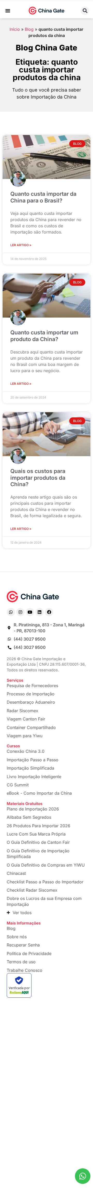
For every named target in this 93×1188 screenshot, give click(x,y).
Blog (29, 29)
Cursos (13, 745)
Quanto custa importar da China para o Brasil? (43, 197)
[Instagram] (20, 612)
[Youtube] (30, 612)
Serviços (15, 680)
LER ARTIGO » (20, 245)
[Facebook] (49, 612)
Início (15, 29)
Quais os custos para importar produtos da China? (37, 477)
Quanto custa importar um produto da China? (44, 335)
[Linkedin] (39, 612)
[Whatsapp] (11, 612)
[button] (8, 10)
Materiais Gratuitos (24, 803)
